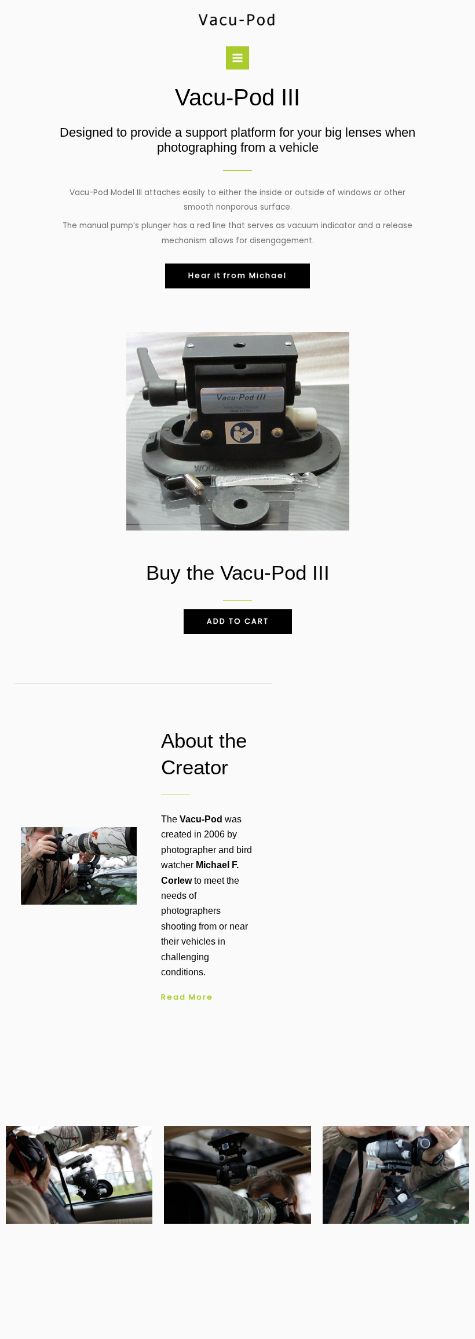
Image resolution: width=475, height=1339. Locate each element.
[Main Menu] (238, 58)
